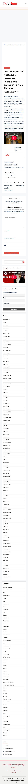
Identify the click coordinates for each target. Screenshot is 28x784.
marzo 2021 (6, 501)
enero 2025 (6, 372)
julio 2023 (5, 423)
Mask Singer (6, 676)
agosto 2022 (6, 454)
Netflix (4, 690)
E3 (3, 623)
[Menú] (25, 3)
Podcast (5, 707)
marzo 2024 (6, 400)
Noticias (5, 693)
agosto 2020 (6, 521)
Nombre (6, 231)
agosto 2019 (6, 554)
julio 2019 (5, 557)
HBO (4, 643)
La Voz (4, 651)
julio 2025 (5, 356)
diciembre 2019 (6, 543)
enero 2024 (6, 406)
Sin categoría (6, 716)
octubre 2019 (6, 549)
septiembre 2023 (7, 417)
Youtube (5, 732)
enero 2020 (6, 540)
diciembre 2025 (7, 342)
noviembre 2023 (7, 412)
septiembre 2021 (7, 484)
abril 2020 (5, 532)
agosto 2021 (6, 487)
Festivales (5, 637)
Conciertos (6, 609)
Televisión (5, 721)
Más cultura (6, 674)
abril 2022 (5, 465)
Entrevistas (6, 626)
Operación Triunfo (7, 702)
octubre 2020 (6, 515)
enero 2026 (6, 339)
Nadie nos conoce (8, 164)
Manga (4, 668)
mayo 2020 (6, 529)
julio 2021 (5, 490)
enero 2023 (6, 440)
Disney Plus (6, 618)
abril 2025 (5, 364)
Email (4, 298)
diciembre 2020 (7, 509)
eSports (5, 629)
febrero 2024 (6, 403)
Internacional (6, 648)
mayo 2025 (6, 361)
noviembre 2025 (7, 344)
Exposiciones (6, 634)
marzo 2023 (6, 434)
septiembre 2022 (7, 451)
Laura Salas (9, 173)
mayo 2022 (6, 462)
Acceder (7, 745)
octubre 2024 (6, 381)
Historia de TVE (7, 646)
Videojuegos (6, 730)
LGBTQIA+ (5, 660)
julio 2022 (5, 456)
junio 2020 (5, 526)
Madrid (4, 665)
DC (4, 612)
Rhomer (15, 164)
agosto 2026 (6, 319)
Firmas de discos (7, 640)
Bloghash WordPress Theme (16, 780)
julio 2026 (5, 322)
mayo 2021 (6, 495)
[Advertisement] (14, 24)
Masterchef (6, 679)
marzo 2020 (6, 535)
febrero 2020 (6, 537)
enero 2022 (6, 473)
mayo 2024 (6, 395)
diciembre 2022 (7, 442)
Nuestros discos (7, 699)
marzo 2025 (6, 367)
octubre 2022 (6, 448)
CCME (4, 598)
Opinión (5, 704)
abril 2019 (5, 565)
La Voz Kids (6, 654)
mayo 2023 (6, 428)
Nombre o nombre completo (10, 292)
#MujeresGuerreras (7, 587)
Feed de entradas (9, 748)
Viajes (4, 727)
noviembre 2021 (7, 479)
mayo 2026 (6, 328)
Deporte (5, 615)
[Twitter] (8, 155)
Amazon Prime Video (8, 590)
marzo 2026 (6, 333)
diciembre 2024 (7, 375)
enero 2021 (6, 507)
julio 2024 (5, 389)
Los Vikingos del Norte (9, 162)
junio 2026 (5, 325)
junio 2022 (5, 459)
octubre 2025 (6, 347)
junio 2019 (5, 560)
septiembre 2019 (7, 551)
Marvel (4, 671)
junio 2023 (5, 426)
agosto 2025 (6, 353)
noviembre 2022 (7, 445)
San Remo (5, 710)
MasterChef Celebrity (8, 682)
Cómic (4, 606)
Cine (4, 601)
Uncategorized (6, 724)
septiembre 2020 (7, 518)
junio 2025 (5, 358)
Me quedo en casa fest (8, 685)
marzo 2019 (6, 568)
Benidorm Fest (6, 595)
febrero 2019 (6, 571)
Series (4, 713)
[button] (10, 177)
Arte (4, 592)
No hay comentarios (10, 92)
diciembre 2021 (6, 476)
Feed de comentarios (10, 751)
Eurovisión (5, 632)
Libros (4, 662)
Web (5, 245)
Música (7, 68)
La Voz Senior (6, 657)
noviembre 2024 (7, 378)
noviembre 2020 (7, 512)
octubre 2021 (6, 481)
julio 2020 (5, 523)
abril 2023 (5, 431)
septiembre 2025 (7, 350)
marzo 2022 (6, 467)
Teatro (4, 718)
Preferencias (6, 303)
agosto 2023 (6, 420)
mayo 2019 (6, 563)
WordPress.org (8, 754)
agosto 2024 (6, 386)
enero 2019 (6, 574)
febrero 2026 (6, 336)
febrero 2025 (6, 370)
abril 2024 (5, 398)
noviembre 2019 (7, 546)
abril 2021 (5, 498)
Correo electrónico (9, 238)
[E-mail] (6, 155)
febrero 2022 (6, 470)
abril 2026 (5, 330)
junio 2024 (5, 392)
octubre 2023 (6, 414)
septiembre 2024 (7, 384)
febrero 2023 (6, 437)
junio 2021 (5, 493)
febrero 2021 (6, 504)
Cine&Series (6, 604)
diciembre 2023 (7, 409)
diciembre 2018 (6, 577)
